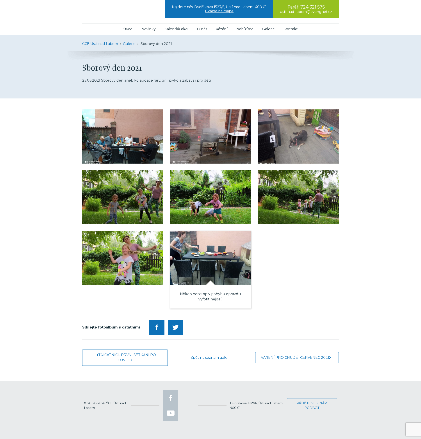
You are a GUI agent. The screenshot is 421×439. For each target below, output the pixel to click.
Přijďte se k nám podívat (312, 405)
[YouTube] (170, 413)
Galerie (268, 29)
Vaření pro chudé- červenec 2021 (295, 357)
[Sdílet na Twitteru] (175, 327)
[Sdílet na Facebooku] (156, 327)
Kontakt (291, 29)
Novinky (148, 29)
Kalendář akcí (176, 29)
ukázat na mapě (219, 11)
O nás (202, 29)
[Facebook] (170, 398)
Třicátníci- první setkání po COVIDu (127, 357)
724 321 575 (312, 7)
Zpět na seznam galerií (211, 357)
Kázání (222, 29)
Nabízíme (244, 29)
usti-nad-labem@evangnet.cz (306, 12)
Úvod (128, 29)
